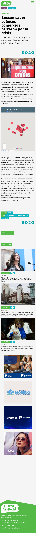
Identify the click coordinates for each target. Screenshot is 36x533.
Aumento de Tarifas (22, 215)
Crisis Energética (11, 215)
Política (4, 8)
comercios (5, 218)
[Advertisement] (18, 476)
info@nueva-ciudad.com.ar (12, 528)
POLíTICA (4, 276)
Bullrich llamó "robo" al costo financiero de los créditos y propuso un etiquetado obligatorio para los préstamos (17, 348)
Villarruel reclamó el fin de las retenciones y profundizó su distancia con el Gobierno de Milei (16, 279)
